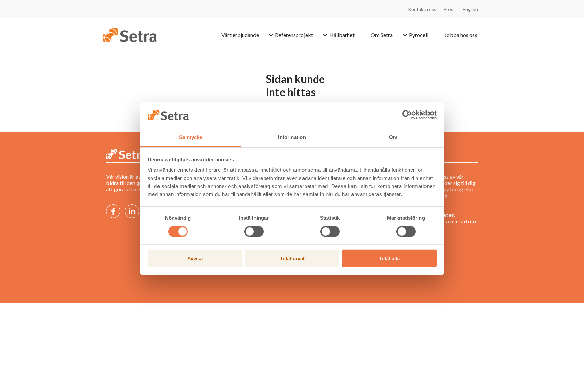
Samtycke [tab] (190, 137)
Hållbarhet (342, 35)
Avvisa (195, 258)
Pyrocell (418, 35)
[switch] (254, 231)
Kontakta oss (422, 9)
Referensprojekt (294, 35)
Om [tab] (393, 137)
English (470, 9)
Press (449, 9)
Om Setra (382, 35)
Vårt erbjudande (240, 35)
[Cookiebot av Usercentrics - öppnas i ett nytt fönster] (407, 115)
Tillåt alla (389, 258)
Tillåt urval (292, 258)
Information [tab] (292, 137)
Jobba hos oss (460, 35)
